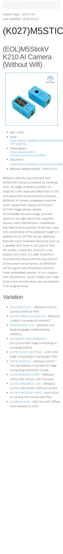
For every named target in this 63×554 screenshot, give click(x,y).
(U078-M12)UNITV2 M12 (25, 374)
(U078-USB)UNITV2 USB (25, 383)
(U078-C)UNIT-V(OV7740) (25, 352)
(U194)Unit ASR (19, 401)
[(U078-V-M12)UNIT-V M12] (47, 545)
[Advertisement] (31, 489)
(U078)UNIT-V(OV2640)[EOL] (28, 338)
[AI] (15, 545)
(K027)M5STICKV (20, 307)
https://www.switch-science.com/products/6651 (28, 154)
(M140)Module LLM (22, 325)
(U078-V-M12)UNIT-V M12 (25, 392)
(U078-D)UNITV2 (20, 361)
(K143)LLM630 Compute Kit (27, 316)
